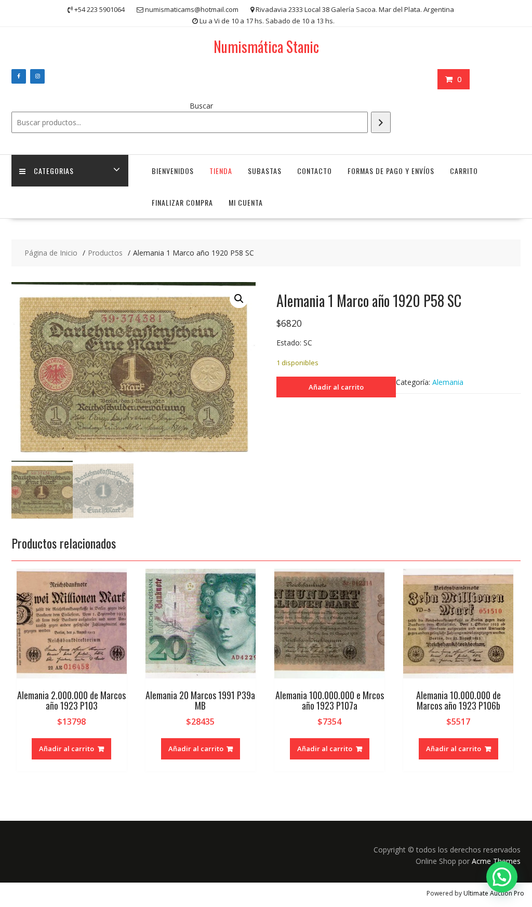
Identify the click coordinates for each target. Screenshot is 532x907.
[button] (239, 298)
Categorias (54, 170)
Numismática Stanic (266, 46)
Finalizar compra (182, 202)
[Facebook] (18, 76)
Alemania (447, 382)
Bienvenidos (173, 170)
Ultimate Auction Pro (493, 893)
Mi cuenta (246, 202)
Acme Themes (496, 861)
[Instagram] (37, 76)
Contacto (314, 170)
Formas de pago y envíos (391, 170)
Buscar (201, 106)
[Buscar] (381, 122)
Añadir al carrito (336, 387)
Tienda (220, 170)
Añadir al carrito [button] (66, 748)
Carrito (464, 170)
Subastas (265, 170)
